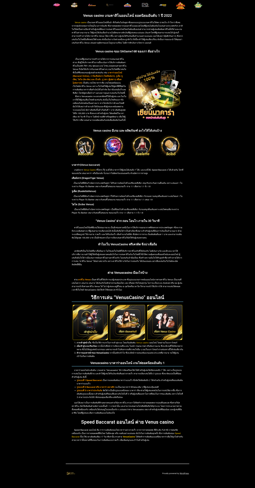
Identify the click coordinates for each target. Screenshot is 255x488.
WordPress (184, 473)
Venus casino (80, 22)
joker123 (77, 82)
